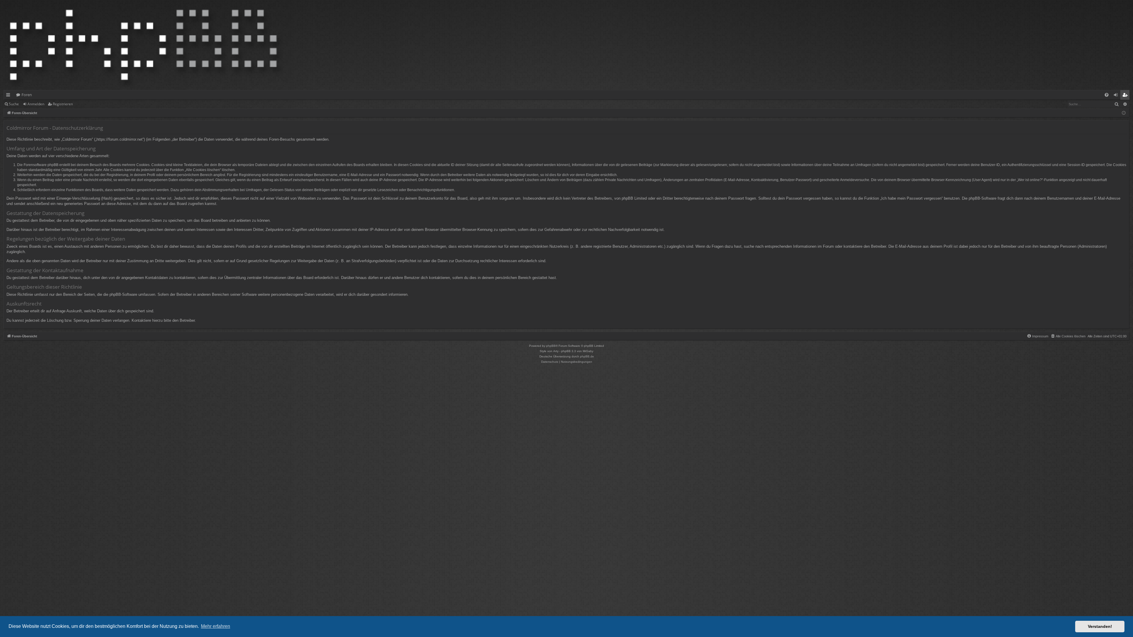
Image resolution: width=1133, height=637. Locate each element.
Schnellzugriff (9, 96)
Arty (556, 351)
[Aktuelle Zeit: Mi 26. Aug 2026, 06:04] (1124, 113)
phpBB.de (587, 356)
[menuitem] (1106, 95)
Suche (14, 103)
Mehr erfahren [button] (215, 626)
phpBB (551, 345)
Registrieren (63, 103)
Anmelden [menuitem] (1117, 96)
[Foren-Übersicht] (143, 45)
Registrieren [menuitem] (1126, 96)
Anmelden (35, 103)
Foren (27, 94)
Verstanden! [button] (1100, 626)
